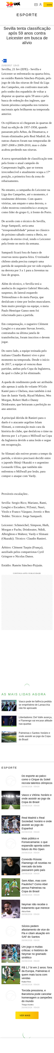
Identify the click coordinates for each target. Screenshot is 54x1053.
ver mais (25, 1015)
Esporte (27, 15)
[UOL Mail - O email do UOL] (36, 4)
